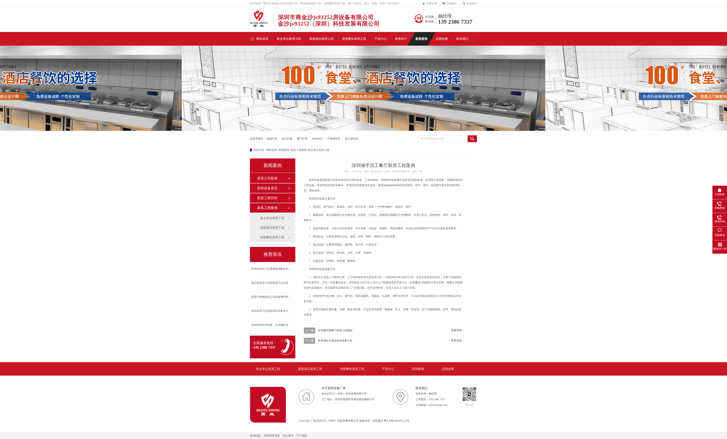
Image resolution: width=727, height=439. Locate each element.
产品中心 (388, 368)
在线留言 (451, 3)
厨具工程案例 (299, 150)
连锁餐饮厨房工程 (272, 237)
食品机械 (287, 138)
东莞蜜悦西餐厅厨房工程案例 (335, 330)
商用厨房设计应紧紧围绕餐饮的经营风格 (275, 268)
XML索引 (288, 435)
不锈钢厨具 (333, 138)
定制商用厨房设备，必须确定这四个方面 (275, 325)
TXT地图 (301, 435)
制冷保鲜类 (351, 138)
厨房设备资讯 (267, 188)
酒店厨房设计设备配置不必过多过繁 (272, 282)
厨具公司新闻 (267, 178)
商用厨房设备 (272, 435)
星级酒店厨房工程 (272, 227)
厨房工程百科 (267, 198)
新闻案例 (283, 150)
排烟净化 (317, 138)
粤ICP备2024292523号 (396, 420)
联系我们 (471, 3)
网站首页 (271, 150)
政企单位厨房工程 (318, 150)
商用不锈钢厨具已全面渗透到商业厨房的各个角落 (280, 297)
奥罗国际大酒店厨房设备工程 (335, 340)
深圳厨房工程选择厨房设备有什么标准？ (275, 311)
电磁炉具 (272, 138)
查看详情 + (457, 330)
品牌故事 (431, 3)
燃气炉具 (302, 138)
